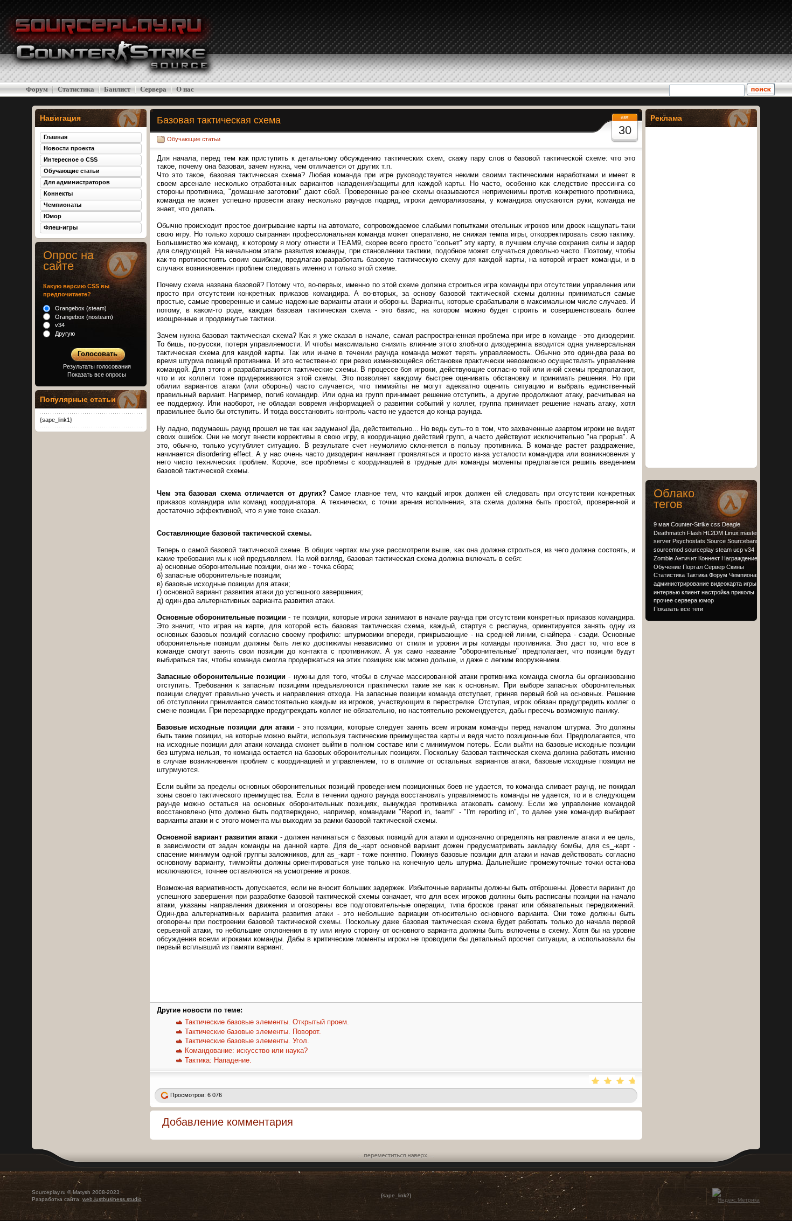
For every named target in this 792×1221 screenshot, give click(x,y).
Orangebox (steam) (80, 308)
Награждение (739, 558)
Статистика (76, 89)
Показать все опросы (96, 374)
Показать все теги (678, 609)
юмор (706, 600)
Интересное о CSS (71, 159)
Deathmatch (669, 533)
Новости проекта (69, 148)
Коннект (709, 558)
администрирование (681, 583)
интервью (667, 592)
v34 (749, 549)
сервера (686, 600)
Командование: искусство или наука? (246, 1050)
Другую (64, 333)
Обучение (667, 567)
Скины (735, 567)
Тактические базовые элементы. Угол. (247, 1041)
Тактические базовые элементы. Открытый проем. (267, 1022)
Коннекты (58, 193)
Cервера (153, 89)
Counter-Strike (690, 524)
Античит (686, 558)
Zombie (663, 558)
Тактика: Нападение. (218, 1060)
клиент (691, 592)
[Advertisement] (706, 41)
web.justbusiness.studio (112, 1199)
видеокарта (726, 583)
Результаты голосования (97, 366)
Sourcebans (743, 541)
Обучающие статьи (193, 139)
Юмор (52, 216)
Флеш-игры (61, 227)
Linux (732, 533)
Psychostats (688, 541)
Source (716, 541)
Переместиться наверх (396, 1154)
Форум (37, 89)
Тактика (696, 575)
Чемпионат (744, 575)
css (715, 524)
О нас (185, 89)
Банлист (117, 89)
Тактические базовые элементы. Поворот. (253, 1032)
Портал (693, 567)
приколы (742, 592)
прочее (663, 600)
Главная (55, 137)
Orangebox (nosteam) (83, 317)
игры (750, 583)
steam (723, 549)
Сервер (714, 567)
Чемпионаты (62, 205)
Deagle (731, 524)
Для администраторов (77, 182)
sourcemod (668, 549)
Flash (694, 533)
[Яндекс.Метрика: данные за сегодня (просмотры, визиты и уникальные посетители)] (736, 1196)
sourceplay (699, 549)
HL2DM (713, 533)
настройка (715, 592)
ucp (738, 549)
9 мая (661, 524)
